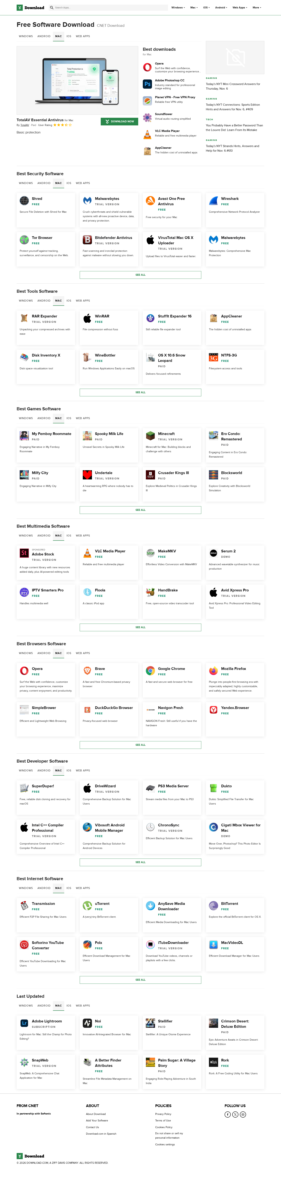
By (23, 125)
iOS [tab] (69, 36)
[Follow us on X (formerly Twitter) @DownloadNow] (235, 1114)
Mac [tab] (58, 36)
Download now (122, 121)
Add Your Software (97, 1120)
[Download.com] (30, 8)
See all (140, 274)
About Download (96, 1114)
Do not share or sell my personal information (169, 1135)
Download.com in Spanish (101, 1133)
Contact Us (92, 1127)
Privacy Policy (163, 1114)
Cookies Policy (163, 1127)
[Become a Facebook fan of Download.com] (228, 1114)
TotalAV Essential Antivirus (45, 120)
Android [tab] (44, 36)
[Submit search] (52, 8)
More (256, 7)
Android (220, 7)
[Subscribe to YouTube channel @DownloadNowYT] (243, 1114)
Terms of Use (163, 1120)
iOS (205, 7)
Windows (177, 7)
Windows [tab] (26, 36)
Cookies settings (165, 1144)
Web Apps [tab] (83, 36)
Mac (193, 7)
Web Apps (239, 7)
